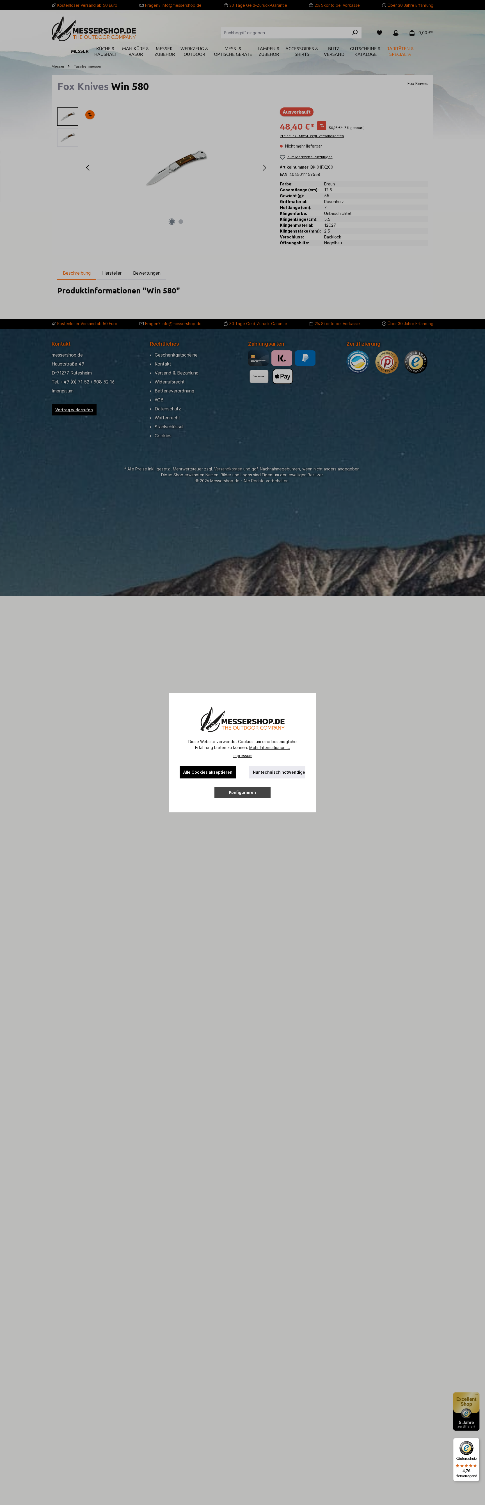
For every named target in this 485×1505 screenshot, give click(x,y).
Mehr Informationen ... (269, 747)
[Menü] (476, 1441)
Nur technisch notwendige (279, 772)
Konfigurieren (242, 792)
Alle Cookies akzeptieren (207, 772)
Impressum (242, 755)
